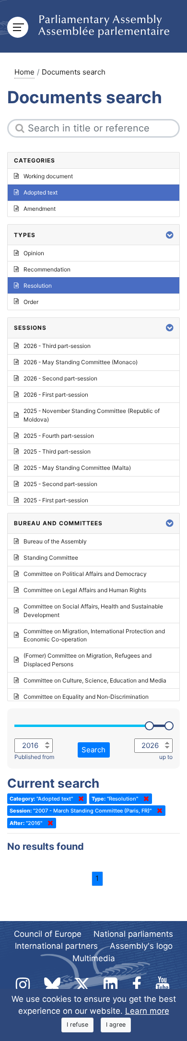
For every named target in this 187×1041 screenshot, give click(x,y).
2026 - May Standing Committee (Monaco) (80, 362)
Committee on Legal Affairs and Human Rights (84, 590)
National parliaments (133, 934)
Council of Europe (48, 934)
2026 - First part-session (55, 394)
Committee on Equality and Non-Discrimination (86, 696)
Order (30, 301)
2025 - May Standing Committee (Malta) (77, 467)
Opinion (33, 253)
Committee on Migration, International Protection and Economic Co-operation (94, 635)
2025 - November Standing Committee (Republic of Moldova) (91, 415)
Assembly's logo (141, 946)
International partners (56, 946)
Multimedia (93, 958)
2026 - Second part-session (60, 378)
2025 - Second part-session (60, 484)
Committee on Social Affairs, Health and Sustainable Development (93, 610)
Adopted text (40, 192)
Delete (79, 798)
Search (93, 749)
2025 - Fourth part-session (58, 435)
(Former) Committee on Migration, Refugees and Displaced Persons (87, 660)
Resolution (37, 285)
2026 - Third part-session (57, 345)
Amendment (39, 208)
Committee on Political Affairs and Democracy (85, 573)
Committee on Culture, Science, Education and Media (94, 680)
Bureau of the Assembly (55, 541)
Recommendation (46, 269)
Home (24, 71)
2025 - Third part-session (57, 451)
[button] (170, 234)
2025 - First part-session (55, 500)
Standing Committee (50, 557)
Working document (48, 176)
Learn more (147, 1011)
